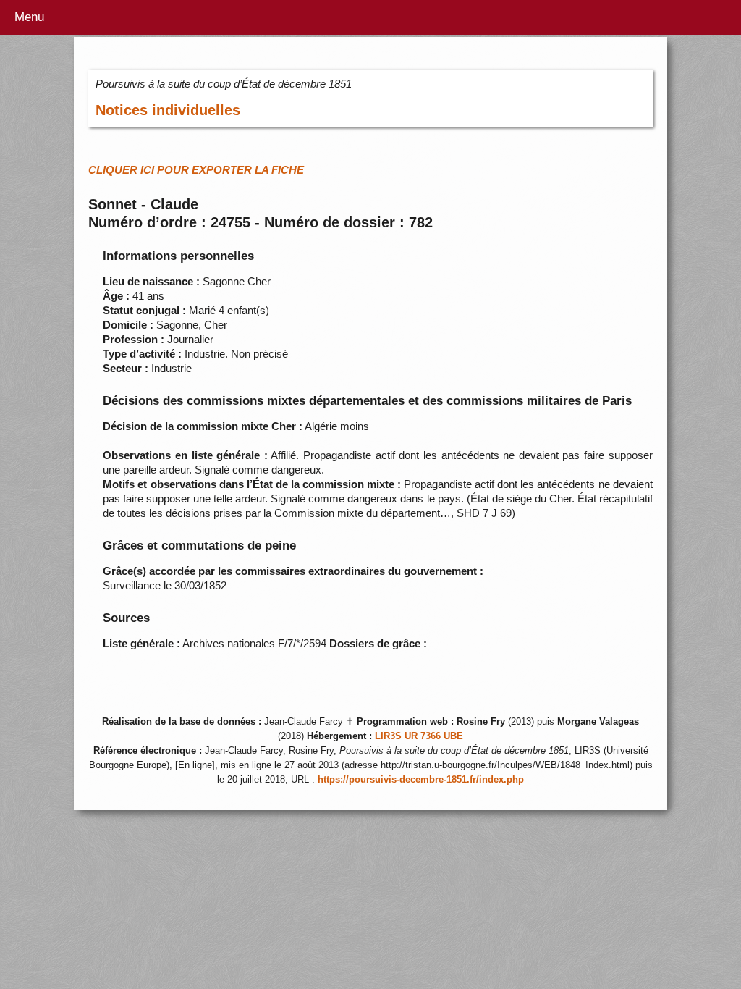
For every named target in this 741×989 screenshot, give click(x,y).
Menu (29, 17)
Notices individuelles (168, 110)
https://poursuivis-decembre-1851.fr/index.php (421, 780)
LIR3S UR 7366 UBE (419, 736)
